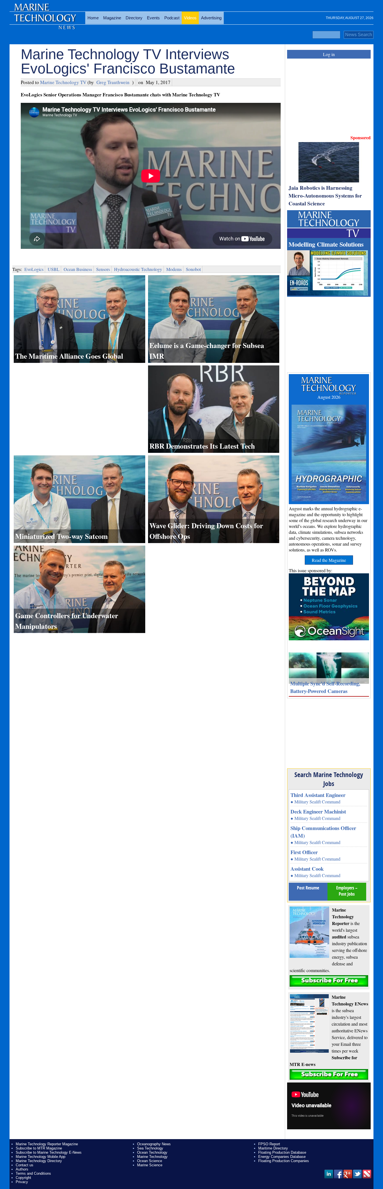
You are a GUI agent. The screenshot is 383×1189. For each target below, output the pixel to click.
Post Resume (308, 888)
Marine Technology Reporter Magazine (47, 1144)
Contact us (24, 1165)
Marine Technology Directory (39, 1161)
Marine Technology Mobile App (40, 1157)
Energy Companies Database (282, 1157)
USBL (53, 269)
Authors (22, 1169)
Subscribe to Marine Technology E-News (49, 1152)
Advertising (211, 17)
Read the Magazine (329, 560)
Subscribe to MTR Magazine (39, 1148)
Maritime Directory (273, 1148)
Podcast (171, 17)
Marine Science (149, 1165)
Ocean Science (149, 1161)
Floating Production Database (282, 1152)
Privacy (22, 1182)
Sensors (103, 269)
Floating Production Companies (283, 1161)
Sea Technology (150, 1148)
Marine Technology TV (63, 82)
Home (93, 17)
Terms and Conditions (33, 1173)
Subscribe (329, 981)
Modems (174, 269)
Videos (190, 17)
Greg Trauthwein (113, 82)
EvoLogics (33, 269)
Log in (329, 54)
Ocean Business (78, 269)
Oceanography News (154, 1144)
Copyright (23, 1178)
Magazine (112, 17)
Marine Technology (152, 1157)
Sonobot (193, 269)
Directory (134, 17)
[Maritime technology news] (44, 21)
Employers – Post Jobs (346, 891)
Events (153, 17)
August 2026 (328, 397)
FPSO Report (269, 1144)
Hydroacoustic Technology (138, 269)
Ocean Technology (152, 1152)
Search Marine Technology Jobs (328, 779)
